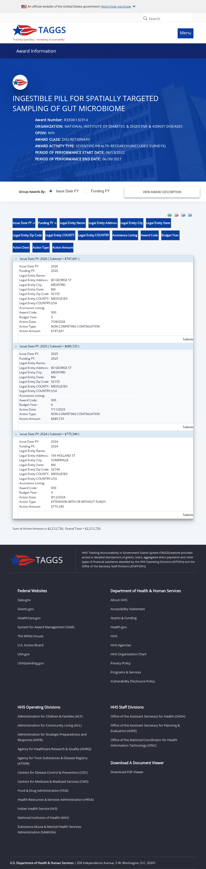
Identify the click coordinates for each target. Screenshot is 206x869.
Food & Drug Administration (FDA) (43, 790)
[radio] (63, 191)
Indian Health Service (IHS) (37, 808)
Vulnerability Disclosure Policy (133, 681)
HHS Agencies (121, 645)
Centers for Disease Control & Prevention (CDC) (53, 772)
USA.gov (24, 654)
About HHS (119, 600)
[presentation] (103, 372)
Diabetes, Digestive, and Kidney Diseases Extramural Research (95, 308)
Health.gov (119, 627)
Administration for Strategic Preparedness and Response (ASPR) (52, 737)
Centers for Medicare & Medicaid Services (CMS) (53, 781)
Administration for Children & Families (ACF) (50, 716)
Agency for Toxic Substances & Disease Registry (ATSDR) (53, 761)
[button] (145, 18)
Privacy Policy (121, 663)
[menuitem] (170, 215)
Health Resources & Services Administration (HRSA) (56, 799)
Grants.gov (26, 609)
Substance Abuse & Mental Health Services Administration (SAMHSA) (49, 829)
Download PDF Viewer (127, 772)
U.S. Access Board (30, 645)
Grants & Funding (124, 618)
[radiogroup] (78, 191)
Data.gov (24, 600)
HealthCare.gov (29, 618)
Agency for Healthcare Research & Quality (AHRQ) (54, 749)
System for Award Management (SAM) (46, 627)
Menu (185, 33)
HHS (114, 636)
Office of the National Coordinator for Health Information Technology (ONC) (144, 743)
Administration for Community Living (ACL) (50, 725)
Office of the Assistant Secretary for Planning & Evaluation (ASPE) (145, 728)
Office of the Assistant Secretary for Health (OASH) (148, 716)
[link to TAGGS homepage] (79, 31)
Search (154, 18)
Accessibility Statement (128, 609)
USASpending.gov (31, 663)
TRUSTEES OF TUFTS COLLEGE (72, 275)
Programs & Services (126, 672)
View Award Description (162, 192)
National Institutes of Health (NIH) (43, 817)
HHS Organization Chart (128, 654)
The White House (30, 636)
